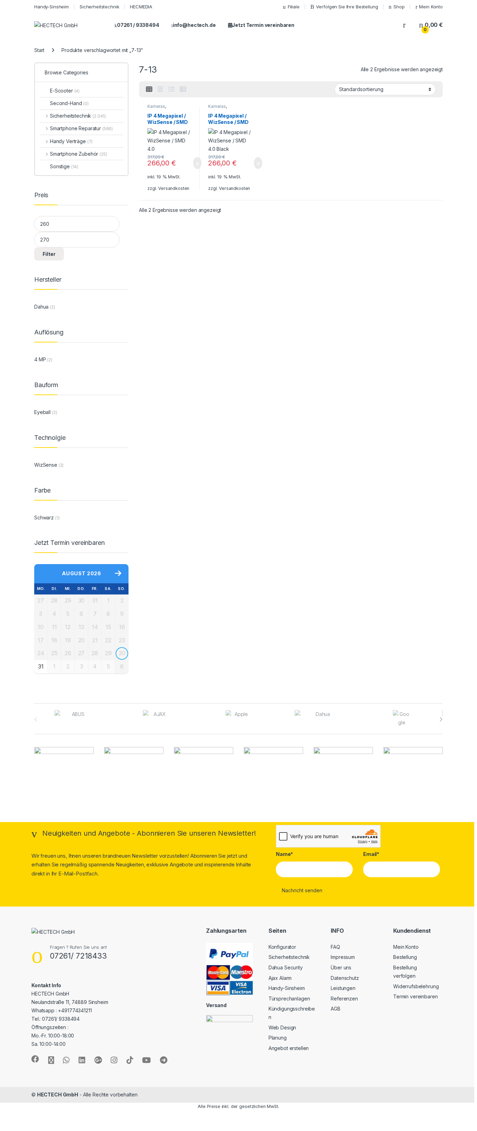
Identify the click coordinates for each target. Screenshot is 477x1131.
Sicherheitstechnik (99, 6)
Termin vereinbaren (415, 996)
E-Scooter (65, 91)
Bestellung (405, 957)
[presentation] (441, 719)
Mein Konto (431, 6)
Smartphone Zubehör (78, 154)
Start (39, 50)
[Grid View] (149, 89)
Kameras (156, 106)
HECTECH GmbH (57, 1094)
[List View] (171, 89)
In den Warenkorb (188, 163)
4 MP (40, 359)
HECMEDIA (141, 6)
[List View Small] (183, 89)
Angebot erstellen (289, 1048)
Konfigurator (282, 947)
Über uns (341, 967)
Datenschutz (345, 978)
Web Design (282, 1027)
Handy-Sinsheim (51, 6)
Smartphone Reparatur (81, 128)
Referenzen (344, 998)
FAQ (335, 947)
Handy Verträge (71, 141)
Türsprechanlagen (289, 998)
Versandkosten (173, 188)
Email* (371, 854)
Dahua (41, 307)
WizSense (45, 465)
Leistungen (343, 988)
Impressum (343, 957)
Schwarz (44, 517)
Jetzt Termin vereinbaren (263, 25)
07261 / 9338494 (138, 25)
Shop (399, 6)
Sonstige (64, 166)
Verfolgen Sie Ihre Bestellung (347, 6)
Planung (278, 1038)
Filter (49, 254)
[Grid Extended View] (160, 89)
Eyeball (42, 412)
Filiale (294, 6)
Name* (284, 854)
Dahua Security (286, 967)
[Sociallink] (35, 1059)
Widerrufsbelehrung (416, 986)
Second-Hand (69, 103)
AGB (335, 1009)
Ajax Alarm (280, 978)
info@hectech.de (194, 25)
